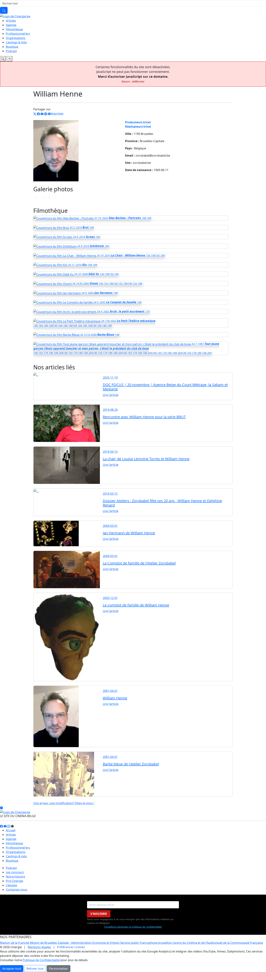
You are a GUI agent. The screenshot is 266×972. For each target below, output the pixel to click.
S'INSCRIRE (98, 913)
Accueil (10, 830)
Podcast (11, 51)
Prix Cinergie (14, 881)
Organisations (15, 38)
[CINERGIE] (15, 16)
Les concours (15, 872)
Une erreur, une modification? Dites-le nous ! (63, 803)
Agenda (11, 25)
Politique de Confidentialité (41, 960)
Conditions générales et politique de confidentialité (133, 926)
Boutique (12, 47)
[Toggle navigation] (3, 58)
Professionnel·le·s (18, 34)
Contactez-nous (16, 890)
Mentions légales (39, 947)
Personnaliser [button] (58, 969)
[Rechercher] (4, 10)
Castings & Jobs (16, 42)
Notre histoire (15, 877)
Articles (11, 21)
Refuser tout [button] (35, 969)
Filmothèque (14, 29)
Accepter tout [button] (11, 969)
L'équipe (11, 885)
